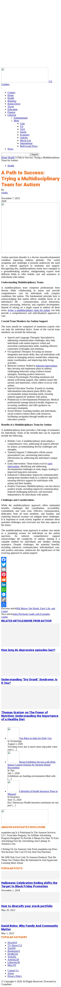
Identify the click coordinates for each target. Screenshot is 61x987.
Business (12, 101)
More (16, 120)
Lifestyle (12, 115)
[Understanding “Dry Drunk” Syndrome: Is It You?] (30, 675)
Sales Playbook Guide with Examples (31, 614)
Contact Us (13, 970)
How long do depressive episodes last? (28, 650)
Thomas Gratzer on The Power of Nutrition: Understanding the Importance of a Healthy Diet (29, 716)
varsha (4, 192)
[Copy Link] (30, 599)
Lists (22, 123)
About (11, 973)
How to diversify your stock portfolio (27, 906)
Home (11, 95)
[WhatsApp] (30, 589)
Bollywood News (29, 146)
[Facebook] (30, 559)
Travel (11, 106)
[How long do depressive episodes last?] (30, 646)
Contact (11, 92)
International (26, 143)
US (21, 126)
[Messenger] (30, 594)
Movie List (25, 140)
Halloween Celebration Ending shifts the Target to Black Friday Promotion (29, 884)
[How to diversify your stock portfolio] (30, 902)
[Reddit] (30, 579)
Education (13, 109)
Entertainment (21, 117)
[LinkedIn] (30, 584)
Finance (11, 112)
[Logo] (1, 87)
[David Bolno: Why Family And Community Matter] (30, 921)
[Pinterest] (30, 574)
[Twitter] (30, 564)
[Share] (30, 604)
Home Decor (14, 103)
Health (11, 98)
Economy (25, 134)
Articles (24, 137)
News (10, 149)
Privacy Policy (15, 976)
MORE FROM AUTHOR (38, 620)
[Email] (30, 569)
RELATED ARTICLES (13, 620)
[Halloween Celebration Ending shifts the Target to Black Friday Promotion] (30, 878)
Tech (22, 129)
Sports (23, 132)
